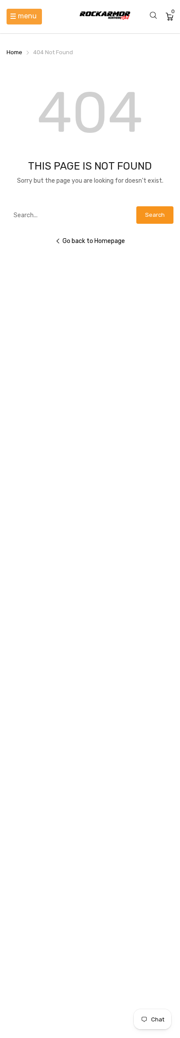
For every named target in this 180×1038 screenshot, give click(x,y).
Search (155, 215)
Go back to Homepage (93, 241)
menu (27, 16)
